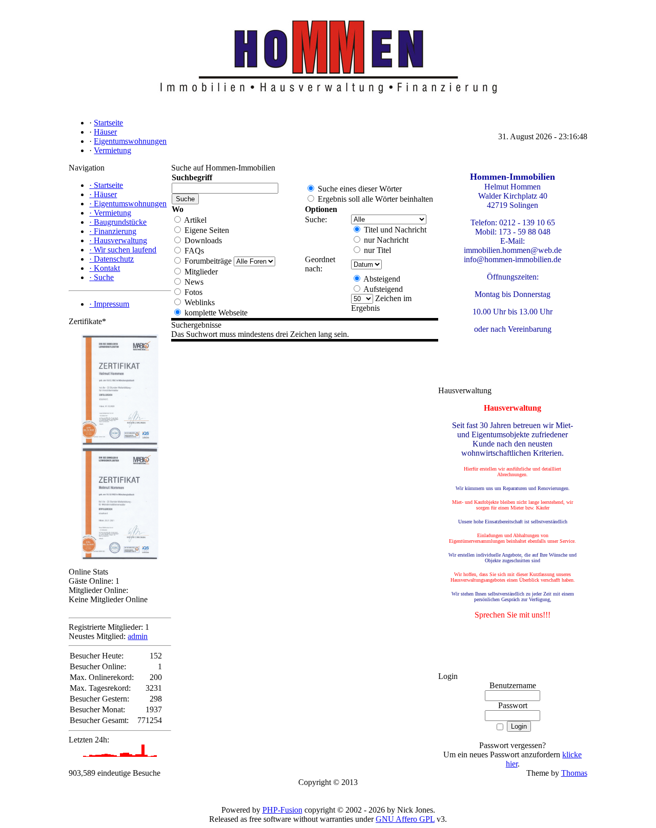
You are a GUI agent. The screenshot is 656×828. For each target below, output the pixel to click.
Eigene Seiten (205, 230)
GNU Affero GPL (405, 819)
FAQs (193, 250)
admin (138, 636)
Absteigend (381, 278)
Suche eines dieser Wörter (359, 188)
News (192, 282)
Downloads (202, 240)
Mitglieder (200, 271)
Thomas (574, 773)
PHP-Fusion (282, 809)
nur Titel (376, 250)
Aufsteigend (382, 289)
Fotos (192, 292)
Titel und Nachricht (394, 229)
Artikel (194, 220)
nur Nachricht (385, 240)
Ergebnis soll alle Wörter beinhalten (374, 199)
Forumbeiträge (207, 261)
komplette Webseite (215, 312)
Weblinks (198, 302)
